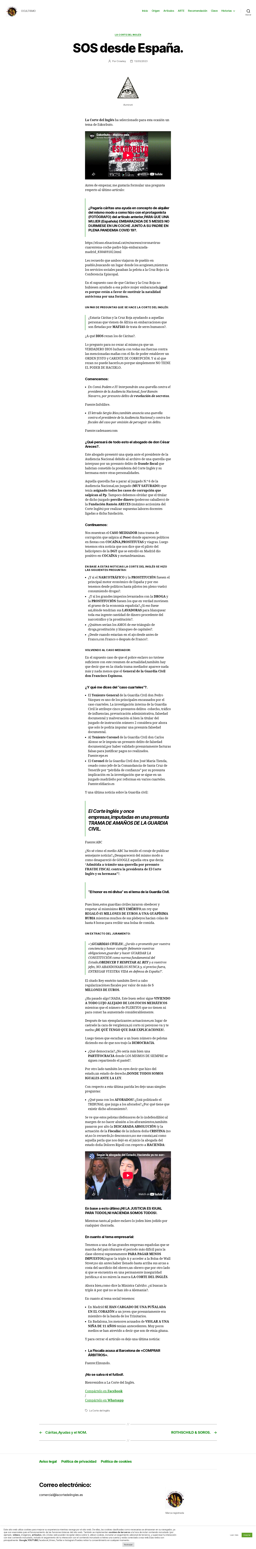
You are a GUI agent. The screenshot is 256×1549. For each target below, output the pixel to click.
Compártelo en (104, 1391)
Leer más (234, 1535)
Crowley (121, 61)
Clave (214, 10)
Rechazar (128, 1544)
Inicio (145, 10)
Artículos (168, 10)
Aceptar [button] (247, 1535)
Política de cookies (116, 1461)
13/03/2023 (140, 61)
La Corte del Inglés (128, 34)
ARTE (181, 10)
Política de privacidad (78, 1461)
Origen (156, 10)
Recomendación (197, 10)
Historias (226, 10)
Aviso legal (48, 1461)
